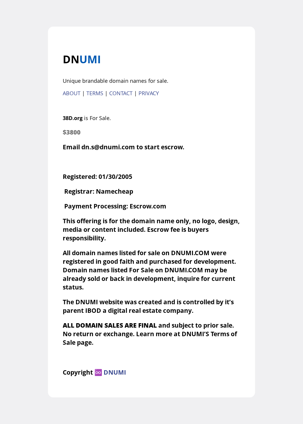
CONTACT (121, 93)
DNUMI (115, 372)
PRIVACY (148, 93)
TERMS (94, 93)
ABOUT (71, 93)
